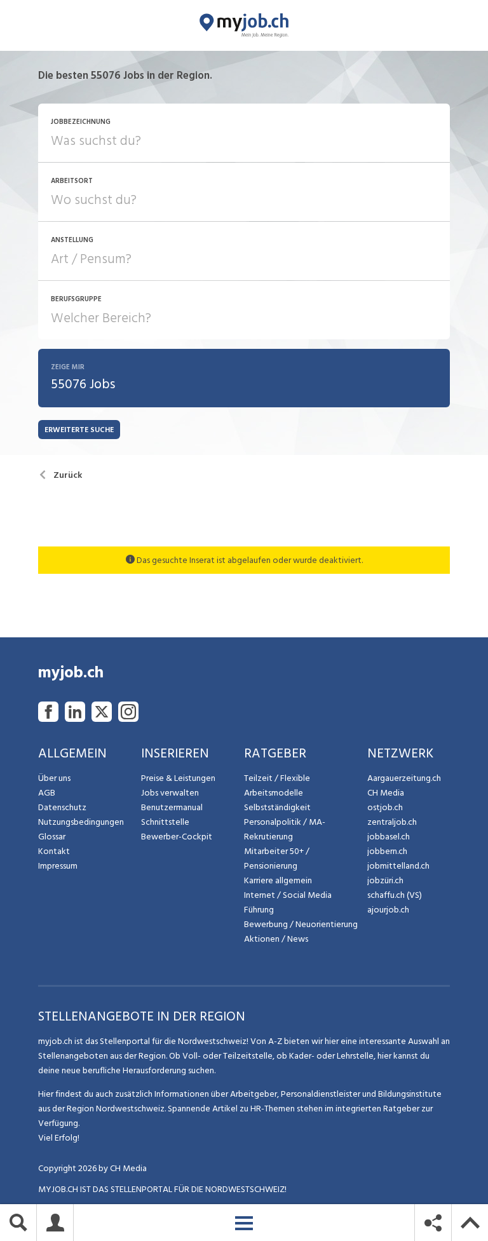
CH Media (385, 792)
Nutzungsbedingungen (81, 822)
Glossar (51, 836)
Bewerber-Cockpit (176, 836)
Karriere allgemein (278, 880)
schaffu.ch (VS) (394, 895)
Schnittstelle (165, 822)
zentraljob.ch (392, 822)
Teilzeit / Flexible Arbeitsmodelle (277, 785)
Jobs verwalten (170, 792)
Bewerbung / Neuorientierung (301, 924)
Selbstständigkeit (277, 807)
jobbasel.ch (388, 836)
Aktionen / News (276, 939)
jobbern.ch (387, 851)
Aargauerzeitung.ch (404, 778)
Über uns (54, 778)
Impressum (58, 865)
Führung (259, 909)
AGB (46, 792)
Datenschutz (62, 807)
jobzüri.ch (385, 880)
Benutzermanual (172, 807)
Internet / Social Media (288, 895)
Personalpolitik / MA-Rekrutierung (284, 829)
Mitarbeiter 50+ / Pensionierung (276, 858)
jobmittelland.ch (398, 865)
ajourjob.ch (388, 909)
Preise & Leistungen (178, 778)
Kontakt (54, 851)
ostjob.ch (385, 807)
